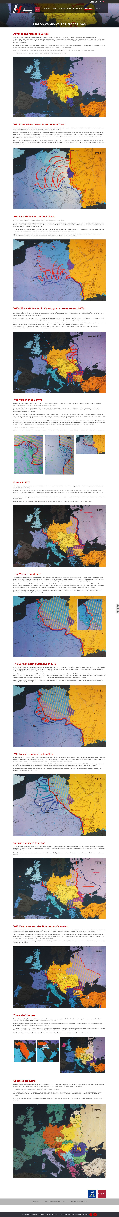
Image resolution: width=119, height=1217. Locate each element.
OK (91, 1214)
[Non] (117, 1214)
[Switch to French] (100, 2)
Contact (97, 8)
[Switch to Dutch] (103, 2)
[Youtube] (96, 2)
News (54, 8)
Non (95, 1214)
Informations (77, 8)
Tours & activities (64, 8)
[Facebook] (91, 2)
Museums (47, 8)
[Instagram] (93, 2)
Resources (88, 8)
